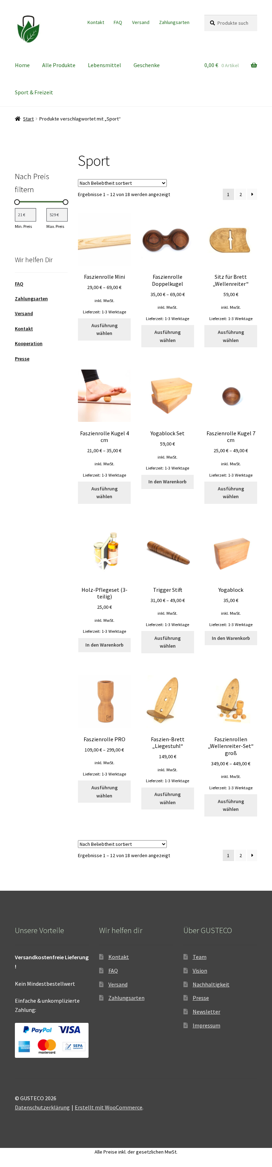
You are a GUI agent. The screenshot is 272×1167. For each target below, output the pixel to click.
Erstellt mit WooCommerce (108, 1107)
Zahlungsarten (174, 22)
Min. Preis (23, 226)
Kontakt (95, 22)
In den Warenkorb (167, 481)
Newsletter (206, 1011)
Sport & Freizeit (34, 92)
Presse (22, 358)
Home (22, 65)
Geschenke (147, 65)
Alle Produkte (58, 65)
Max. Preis (55, 226)
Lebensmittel (104, 65)
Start (28, 119)
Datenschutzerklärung (42, 1107)
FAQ (118, 22)
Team (199, 956)
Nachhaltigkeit (211, 984)
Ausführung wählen (104, 329)
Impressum (206, 1025)
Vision (200, 970)
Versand (140, 22)
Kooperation (28, 343)
